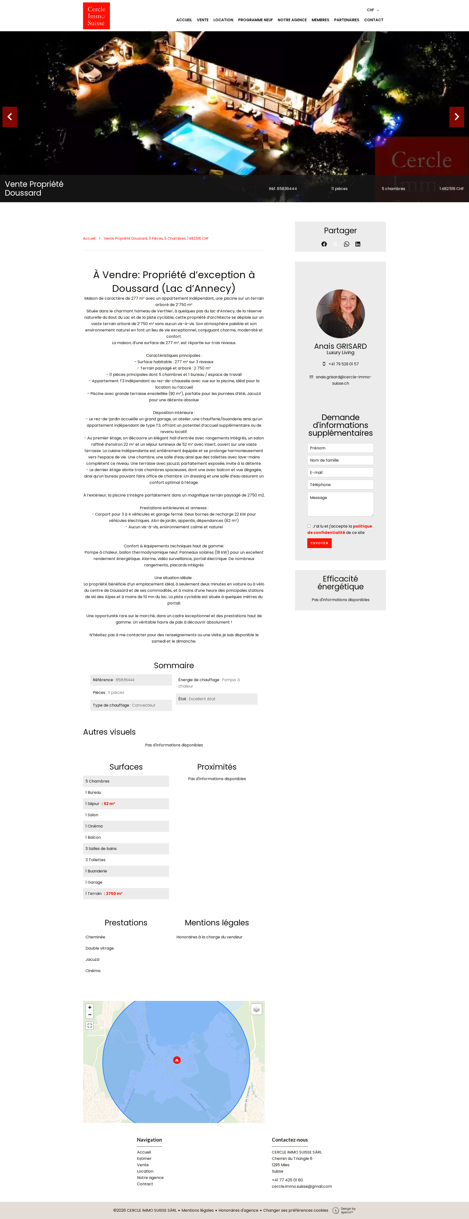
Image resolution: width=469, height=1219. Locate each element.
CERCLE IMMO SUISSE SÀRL (297, 1152)
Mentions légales (197, 1210)
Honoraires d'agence (238, 1210)
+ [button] (89, 1007)
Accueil (89, 238)
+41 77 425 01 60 (287, 1180)
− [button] (89, 1015)
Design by (348, 1210)
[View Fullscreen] (89, 1025)
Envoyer (320, 543)
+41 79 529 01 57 (344, 364)
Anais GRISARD (340, 346)
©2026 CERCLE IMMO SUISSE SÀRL (145, 1210)
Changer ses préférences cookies (295, 1210)
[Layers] (256, 1009)
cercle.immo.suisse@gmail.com (302, 1186)
